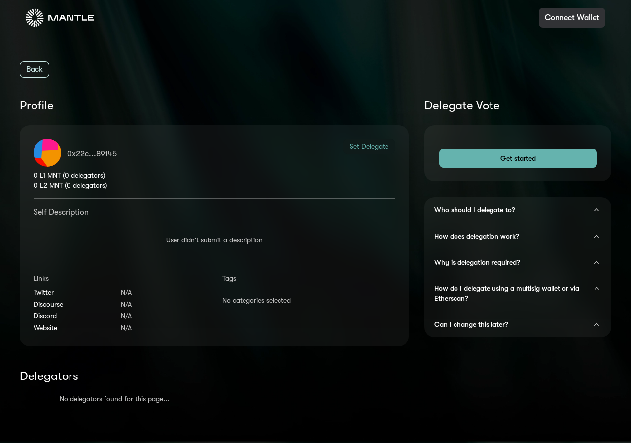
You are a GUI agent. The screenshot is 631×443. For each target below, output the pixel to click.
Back (34, 69)
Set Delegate (369, 146)
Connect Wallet (572, 17)
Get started (518, 158)
